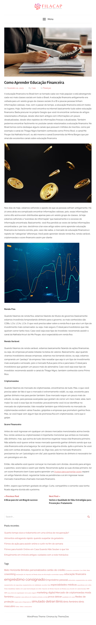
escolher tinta (46, 585)
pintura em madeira (30, 597)
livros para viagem (30, 593)
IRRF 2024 (7, 593)
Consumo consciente (72, 570)
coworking (10, 574)
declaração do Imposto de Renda (27, 574)
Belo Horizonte (12, 570)
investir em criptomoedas (78, 589)
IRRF (87, 589)
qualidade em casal (68, 597)
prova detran (55, 596)
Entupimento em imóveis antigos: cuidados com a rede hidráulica (36, 555)
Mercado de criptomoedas (69, 592)
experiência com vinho (84, 585)
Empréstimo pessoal (57, 579)
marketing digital (46, 592)
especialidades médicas (64, 584)
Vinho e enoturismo (26, 606)
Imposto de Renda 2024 (62, 589)
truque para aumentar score (68, 471)
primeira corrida (42, 597)
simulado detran (43, 601)
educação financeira (75, 574)
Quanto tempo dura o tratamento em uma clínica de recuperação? (36, 532)
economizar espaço (57, 574)
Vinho (17, 606)
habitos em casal (21, 589)
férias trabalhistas (9, 589)
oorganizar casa (19, 597)
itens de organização (17, 593)
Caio (34, 88)
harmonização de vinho (34, 589)
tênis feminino (70, 601)
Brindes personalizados (33, 570)
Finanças (47, 88)
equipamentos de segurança (13, 585)
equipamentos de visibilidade (32, 585)
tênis (59, 601)
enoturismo (72, 580)
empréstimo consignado (24, 579)
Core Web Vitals (85, 570)
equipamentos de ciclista (84, 580)
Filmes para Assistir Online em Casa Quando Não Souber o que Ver (36, 549)
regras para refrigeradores (22, 602)
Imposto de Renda (48, 589)
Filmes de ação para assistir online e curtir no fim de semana (33, 543)
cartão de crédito (56, 570)
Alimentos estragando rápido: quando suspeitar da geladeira (33, 538)
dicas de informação (44, 574)
